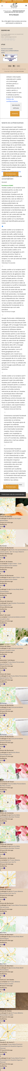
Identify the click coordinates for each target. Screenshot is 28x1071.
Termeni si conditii (7, 48)
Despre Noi (22, 69)
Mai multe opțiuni (16, 107)
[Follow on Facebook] (2, 39)
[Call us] (14, 39)
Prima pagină (7, 10)
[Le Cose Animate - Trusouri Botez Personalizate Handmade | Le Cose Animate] (14, 5)
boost (2, 526)
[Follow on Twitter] (8, 39)
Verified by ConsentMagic (11, 489)
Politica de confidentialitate (10, 50)
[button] (2, 6)
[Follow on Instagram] (5, 39)
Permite (15, 113)
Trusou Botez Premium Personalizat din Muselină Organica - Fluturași (11, 1046)
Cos (12, 69)
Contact (16, 69)
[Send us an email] (11, 39)
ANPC (3, 52)
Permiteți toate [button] (11, 174)
